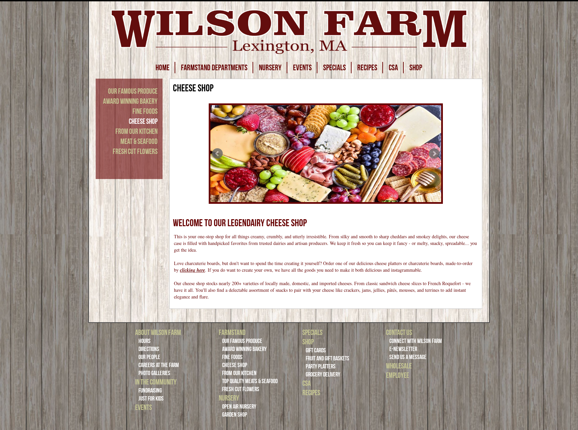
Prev (217, 153)
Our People (149, 357)
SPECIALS (334, 67)
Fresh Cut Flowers (135, 151)
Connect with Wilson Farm (415, 341)
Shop (308, 342)
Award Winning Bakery (130, 101)
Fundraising (150, 390)
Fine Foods (145, 111)
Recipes (311, 393)
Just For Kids (151, 398)
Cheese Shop (143, 121)
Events (143, 407)
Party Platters (320, 366)
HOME (163, 67)
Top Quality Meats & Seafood (250, 381)
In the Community (156, 382)
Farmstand (232, 332)
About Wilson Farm (158, 332)
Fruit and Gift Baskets (327, 358)
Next (434, 153)
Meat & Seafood (139, 141)
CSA (393, 67)
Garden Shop (234, 414)
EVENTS (302, 67)
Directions (148, 349)
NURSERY (270, 67)
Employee (397, 375)
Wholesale (399, 366)
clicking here (192, 270)
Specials (312, 332)
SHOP (415, 67)
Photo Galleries (154, 373)
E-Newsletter (403, 349)
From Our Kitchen (136, 131)
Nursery (229, 398)
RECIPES (367, 67)
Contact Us (399, 332)
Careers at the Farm (158, 365)
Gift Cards (316, 350)
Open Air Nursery (239, 406)
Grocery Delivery (323, 374)
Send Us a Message (407, 357)
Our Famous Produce (133, 91)
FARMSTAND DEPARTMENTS (214, 67)
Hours (144, 341)
